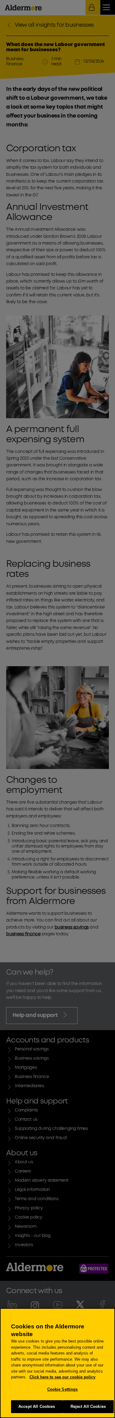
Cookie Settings (62, 1389)
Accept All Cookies (36, 1406)
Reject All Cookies (88, 1406)
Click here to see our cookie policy (62, 1377)
